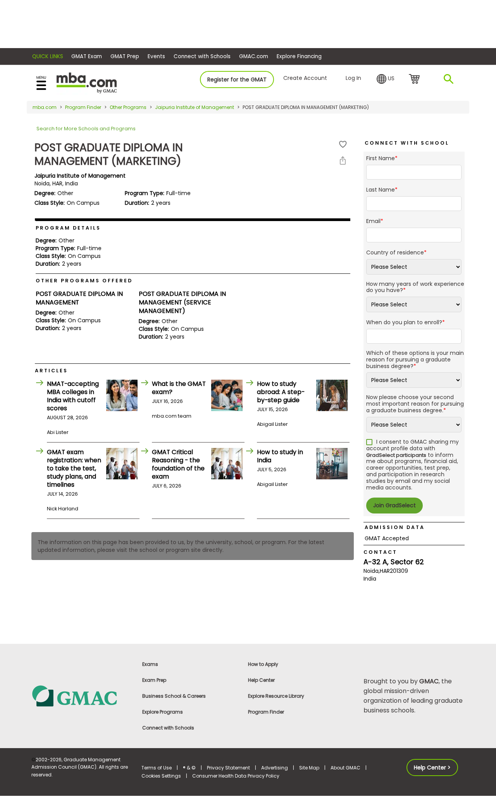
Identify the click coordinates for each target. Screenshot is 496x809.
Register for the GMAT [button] (237, 79)
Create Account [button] (305, 78)
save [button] (343, 144)
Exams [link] (150, 664)
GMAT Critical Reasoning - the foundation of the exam (178, 464)
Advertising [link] (274, 767)
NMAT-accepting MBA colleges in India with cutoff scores (73, 396)
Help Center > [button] (432, 767)
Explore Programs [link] (162, 712)
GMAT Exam (86, 56)
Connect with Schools (202, 56)
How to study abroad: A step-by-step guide (281, 391)
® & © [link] (189, 767)
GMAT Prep (124, 56)
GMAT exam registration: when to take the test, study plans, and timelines (74, 468)
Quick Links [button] (47, 56)
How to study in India (280, 456)
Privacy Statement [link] (228, 767)
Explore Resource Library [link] (276, 696)
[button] (385, 79)
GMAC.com (253, 56)
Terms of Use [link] (156, 767)
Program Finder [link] (266, 712)
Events (156, 56)
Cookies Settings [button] (161, 776)
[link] (82, 695)
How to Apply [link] (263, 664)
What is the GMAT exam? (179, 387)
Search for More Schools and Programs (86, 128)
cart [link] (415, 79)
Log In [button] (353, 78)
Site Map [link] (309, 767)
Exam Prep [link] (154, 680)
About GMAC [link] (345, 767)
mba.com (45, 107)
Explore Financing (299, 56)
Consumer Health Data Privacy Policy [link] (235, 776)
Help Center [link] (261, 680)
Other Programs (128, 107)
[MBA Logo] (87, 82)
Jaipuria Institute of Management (194, 107)
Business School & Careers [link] (174, 696)
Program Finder (83, 107)
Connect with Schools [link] (168, 727)
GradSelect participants (396, 455)
